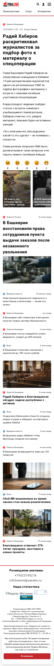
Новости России (14, 217)
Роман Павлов (30, 29)
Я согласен (27, 656)
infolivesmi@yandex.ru (25, 580)
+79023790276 (26, 575)
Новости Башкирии (15, 24)
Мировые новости (14, 294)
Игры (9, 346)
